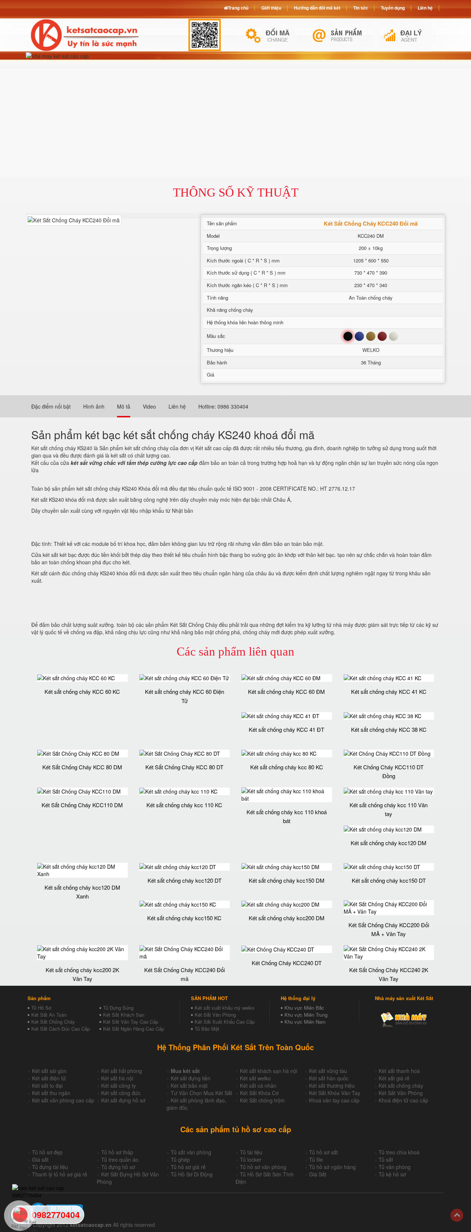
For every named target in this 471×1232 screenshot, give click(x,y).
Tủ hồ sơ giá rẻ (188, 1167)
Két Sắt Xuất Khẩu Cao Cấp (225, 1021)
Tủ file (316, 1159)
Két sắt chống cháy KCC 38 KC (388, 729)
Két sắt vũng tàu (328, 1070)
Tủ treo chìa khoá (399, 1152)
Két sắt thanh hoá (399, 1070)
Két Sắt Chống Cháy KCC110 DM (82, 805)
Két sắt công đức (121, 1093)
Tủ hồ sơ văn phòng (263, 1167)
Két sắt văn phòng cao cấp (63, 1100)
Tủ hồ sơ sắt (323, 1152)
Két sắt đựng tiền (190, 1078)
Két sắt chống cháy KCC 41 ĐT (286, 729)
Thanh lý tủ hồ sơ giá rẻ (59, 1174)
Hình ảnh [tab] (94, 406)
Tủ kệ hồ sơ (392, 1174)
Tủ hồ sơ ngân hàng (332, 1167)
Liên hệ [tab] (177, 406)
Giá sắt (40, 1159)
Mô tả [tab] (123, 406)
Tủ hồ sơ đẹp (47, 1152)
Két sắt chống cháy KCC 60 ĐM (286, 691)
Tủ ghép (180, 1159)
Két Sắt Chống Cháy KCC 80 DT (184, 767)
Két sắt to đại (47, 1085)
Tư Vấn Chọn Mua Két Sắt (201, 1093)
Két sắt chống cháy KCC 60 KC (82, 691)
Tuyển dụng (393, 7)
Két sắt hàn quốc (328, 1078)
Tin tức (360, 7)
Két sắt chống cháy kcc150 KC (184, 918)
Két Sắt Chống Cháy (53, 1021)
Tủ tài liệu (251, 1152)
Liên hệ (425, 7)
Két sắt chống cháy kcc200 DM (287, 918)
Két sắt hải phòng (121, 1070)
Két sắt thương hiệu (332, 1085)
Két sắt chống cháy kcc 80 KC (286, 767)
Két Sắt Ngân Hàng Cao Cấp (133, 1028)
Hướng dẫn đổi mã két (317, 7)
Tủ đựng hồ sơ (118, 1167)
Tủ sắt (386, 1159)
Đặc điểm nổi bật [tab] (51, 406)
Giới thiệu (271, 7)
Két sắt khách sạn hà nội (268, 1070)
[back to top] (456, 1215)
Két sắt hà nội (117, 1078)
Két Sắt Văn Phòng (215, 1014)
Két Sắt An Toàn (49, 1014)
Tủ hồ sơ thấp (117, 1152)
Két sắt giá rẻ (394, 1078)
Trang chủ (238, 7)
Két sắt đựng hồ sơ (123, 1100)
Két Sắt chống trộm (262, 1100)
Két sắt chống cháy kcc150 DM (287, 880)
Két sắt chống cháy (401, 1085)
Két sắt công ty (118, 1085)
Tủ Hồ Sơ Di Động (192, 1174)
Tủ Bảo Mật (207, 1028)
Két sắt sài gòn (49, 1070)
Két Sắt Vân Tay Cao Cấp (130, 1021)
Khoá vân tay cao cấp (334, 1100)
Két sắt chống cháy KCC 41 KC (388, 691)
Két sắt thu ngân (51, 1093)
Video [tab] (149, 406)
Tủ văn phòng (395, 1167)
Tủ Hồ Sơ (41, 1007)
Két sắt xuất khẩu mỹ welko (224, 1007)
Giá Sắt (317, 1174)
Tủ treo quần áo (119, 1159)
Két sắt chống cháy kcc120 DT (185, 880)
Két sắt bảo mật (189, 1085)
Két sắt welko (255, 1078)
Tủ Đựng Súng (118, 1007)
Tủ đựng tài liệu (50, 1167)
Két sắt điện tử (49, 1078)
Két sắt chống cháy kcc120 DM (388, 843)
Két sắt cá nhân (258, 1085)
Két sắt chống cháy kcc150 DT (389, 880)
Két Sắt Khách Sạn (123, 1014)
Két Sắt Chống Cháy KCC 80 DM (82, 767)
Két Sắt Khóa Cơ (259, 1093)
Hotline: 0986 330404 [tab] (223, 406)
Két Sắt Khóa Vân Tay (334, 1093)
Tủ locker (250, 1159)
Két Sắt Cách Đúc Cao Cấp (60, 1028)
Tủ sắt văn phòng (191, 1152)
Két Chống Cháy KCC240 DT (287, 963)
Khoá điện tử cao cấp (403, 1100)
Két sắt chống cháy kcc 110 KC (184, 805)
